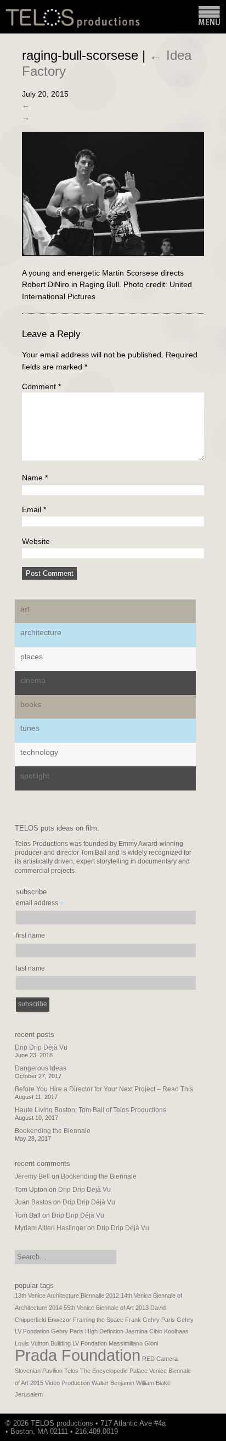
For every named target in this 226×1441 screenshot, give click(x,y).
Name (35, 477)
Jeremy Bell (32, 1176)
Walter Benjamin (113, 1383)
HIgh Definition (104, 1331)
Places (31, 656)
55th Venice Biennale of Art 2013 (106, 1307)
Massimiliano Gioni (133, 1343)
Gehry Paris (67, 1331)
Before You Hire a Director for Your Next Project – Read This (104, 1089)
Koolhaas (176, 1331)
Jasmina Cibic (143, 1331)
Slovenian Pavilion (39, 1370)
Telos (71, 1370)
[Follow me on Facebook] (203, 1423)
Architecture (40, 632)
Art (25, 608)
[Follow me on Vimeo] (192, 1423)
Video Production (67, 1383)
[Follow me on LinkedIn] (209, 1423)
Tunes (29, 728)
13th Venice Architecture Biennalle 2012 (67, 1295)
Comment (41, 386)
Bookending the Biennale (53, 1131)
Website (36, 541)
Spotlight (34, 775)
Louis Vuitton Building (43, 1343)
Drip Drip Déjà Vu (41, 1047)
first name (30, 935)
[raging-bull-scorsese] (113, 253)
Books (30, 704)
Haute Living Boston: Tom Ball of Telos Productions (90, 1110)
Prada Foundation (77, 1355)
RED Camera (160, 1358)
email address (40, 904)
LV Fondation (89, 1343)
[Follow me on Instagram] (198, 1423)
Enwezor (59, 1319)
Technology (39, 752)
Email (34, 509)
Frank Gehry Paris (150, 1319)
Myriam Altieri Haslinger (50, 1228)
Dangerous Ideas (40, 1068)
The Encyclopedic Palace (114, 1370)
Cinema (33, 680)
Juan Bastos (33, 1202)
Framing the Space (98, 1319)
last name (30, 968)
